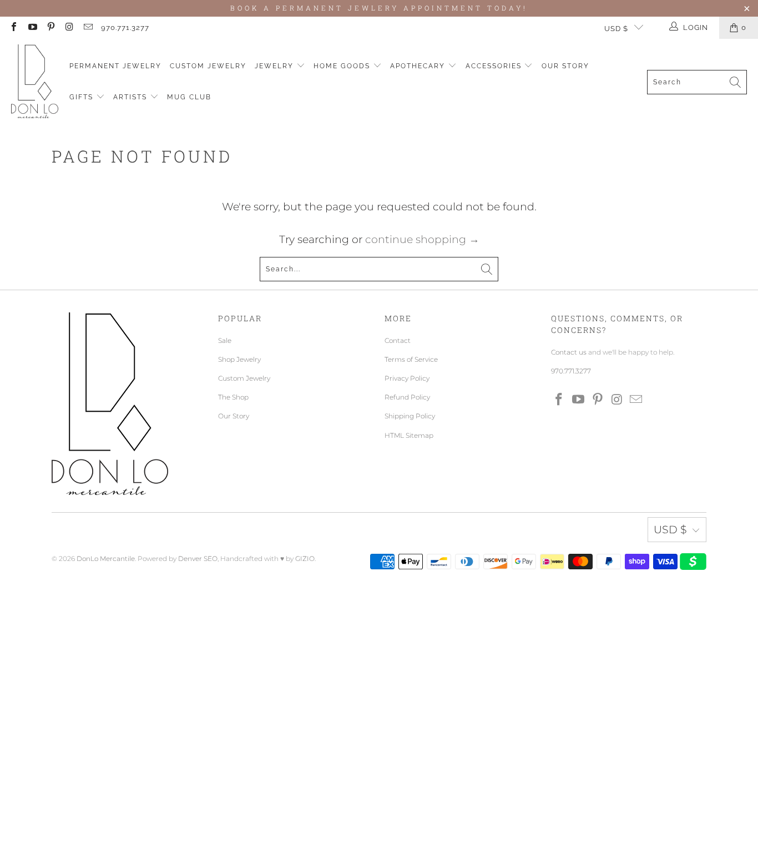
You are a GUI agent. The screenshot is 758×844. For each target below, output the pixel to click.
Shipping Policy (410, 416)
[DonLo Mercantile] (34, 81)
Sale (224, 340)
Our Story (565, 66)
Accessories (495, 66)
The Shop (233, 397)
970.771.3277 (125, 27)
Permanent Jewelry (115, 66)
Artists (131, 97)
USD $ (616, 28)
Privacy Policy (407, 378)
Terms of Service (411, 359)
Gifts (82, 97)
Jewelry (275, 66)
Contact (398, 340)
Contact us (569, 352)
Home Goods (343, 66)
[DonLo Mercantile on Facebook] (13, 27)
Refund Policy (407, 397)
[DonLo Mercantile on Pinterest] (50, 27)
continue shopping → (422, 239)
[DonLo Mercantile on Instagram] (69, 27)
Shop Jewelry (239, 359)
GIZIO (305, 558)
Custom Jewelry (208, 66)
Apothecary (419, 66)
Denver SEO (198, 558)
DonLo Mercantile (106, 558)
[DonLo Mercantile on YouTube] (32, 27)
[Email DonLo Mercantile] (88, 27)
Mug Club (189, 97)
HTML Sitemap (409, 435)
